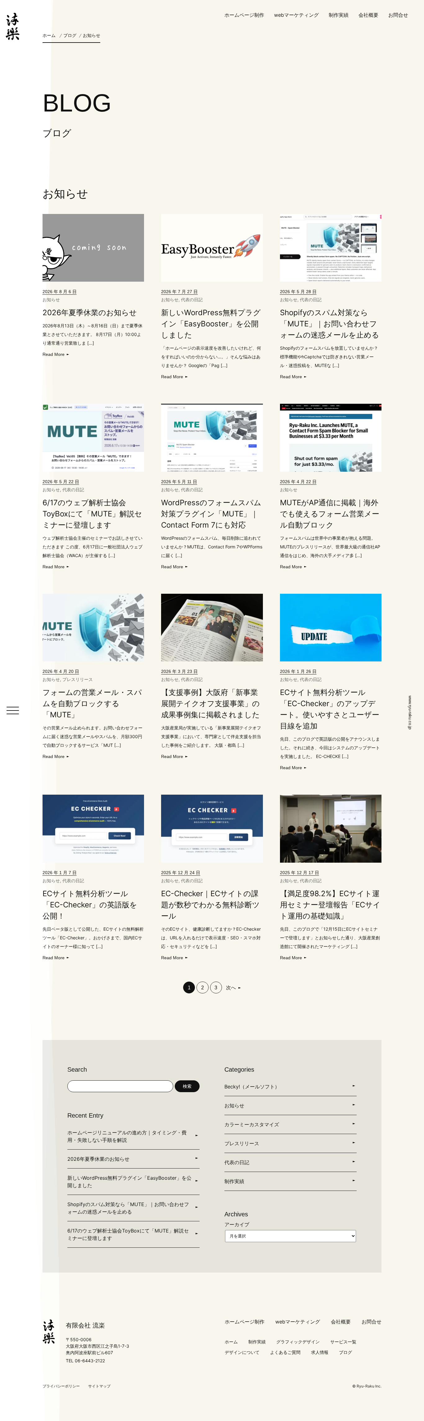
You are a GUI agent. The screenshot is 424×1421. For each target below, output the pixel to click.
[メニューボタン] (13, 710)
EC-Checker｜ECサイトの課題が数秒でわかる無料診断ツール (210, 904)
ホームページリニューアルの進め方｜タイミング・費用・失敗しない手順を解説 (127, 1136)
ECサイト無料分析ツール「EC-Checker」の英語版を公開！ (90, 904)
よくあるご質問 (285, 1352)
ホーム (49, 35)
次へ (231, 987)
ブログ (69, 35)
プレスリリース (77, 679)
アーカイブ (236, 1224)
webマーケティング (296, 15)
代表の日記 (192, 299)
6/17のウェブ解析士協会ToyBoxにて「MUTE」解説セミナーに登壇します (92, 513)
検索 (187, 1086)
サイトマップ (99, 1386)
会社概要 (368, 15)
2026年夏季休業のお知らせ (90, 312)
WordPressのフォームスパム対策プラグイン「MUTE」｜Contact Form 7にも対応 (211, 513)
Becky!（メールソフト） (252, 1086)
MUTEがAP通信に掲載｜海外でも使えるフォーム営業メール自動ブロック (329, 513)
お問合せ (398, 15)
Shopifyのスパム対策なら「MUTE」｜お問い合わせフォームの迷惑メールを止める (329, 323)
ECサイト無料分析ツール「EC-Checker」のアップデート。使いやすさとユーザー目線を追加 (329, 709)
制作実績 (339, 15)
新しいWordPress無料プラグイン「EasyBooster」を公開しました (211, 323)
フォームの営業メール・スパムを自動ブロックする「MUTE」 (92, 703)
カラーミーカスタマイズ (251, 1124)
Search (77, 1069)
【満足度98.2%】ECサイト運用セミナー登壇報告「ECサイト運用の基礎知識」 (330, 904)
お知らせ (51, 299)
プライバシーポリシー (61, 1386)
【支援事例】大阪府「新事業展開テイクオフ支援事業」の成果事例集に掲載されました (210, 703)
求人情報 (319, 1352)
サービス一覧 (343, 1341)
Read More (54, 354)
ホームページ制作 (244, 15)
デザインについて (242, 1352)
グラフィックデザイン (298, 1341)
